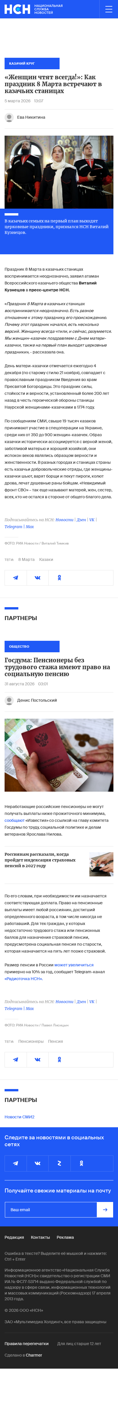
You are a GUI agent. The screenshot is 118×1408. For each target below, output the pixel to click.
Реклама (65, 1237)
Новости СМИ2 (19, 1117)
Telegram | (15, 526)
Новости (64, 519)
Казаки (46, 559)
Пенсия (55, 1041)
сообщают (15, 820)
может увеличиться (74, 964)
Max (30, 526)
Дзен (81, 519)
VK (92, 519)
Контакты (40, 1237)
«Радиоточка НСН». (24, 978)
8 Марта (26, 559)
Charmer (34, 1355)
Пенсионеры (31, 1041)
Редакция (14, 1237)
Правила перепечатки (27, 1343)
